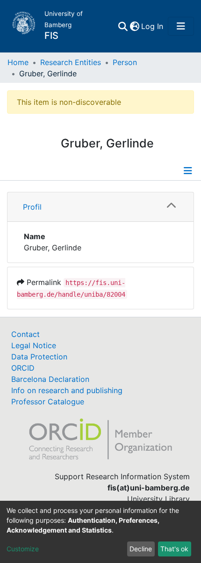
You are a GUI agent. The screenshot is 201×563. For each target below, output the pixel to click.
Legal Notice (33, 345)
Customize (23, 549)
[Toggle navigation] (181, 26)
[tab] (100, 207)
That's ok (174, 549)
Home (18, 62)
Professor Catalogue (47, 401)
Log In (152, 26)
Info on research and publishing (66, 390)
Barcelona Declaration (50, 379)
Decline (140, 549)
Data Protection (39, 356)
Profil (32, 207)
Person (125, 62)
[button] (134, 26)
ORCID (23, 368)
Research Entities (70, 62)
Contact (25, 334)
